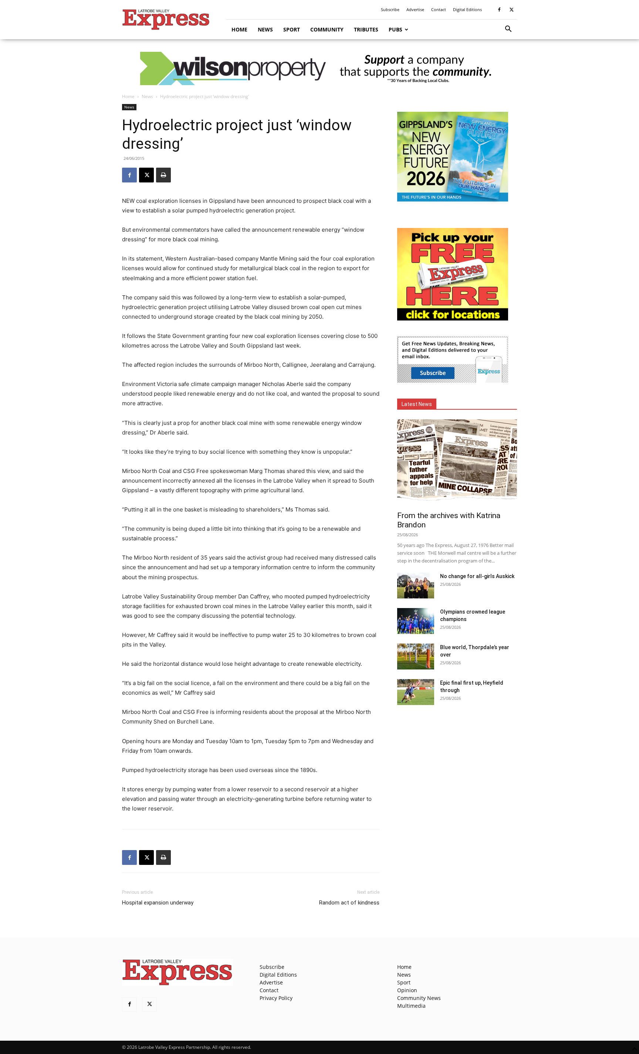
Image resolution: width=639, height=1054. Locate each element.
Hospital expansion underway (157, 902)
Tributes (366, 29)
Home (239, 29)
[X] (511, 9)
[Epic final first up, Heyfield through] (415, 692)
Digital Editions (467, 9)
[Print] (163, 175)
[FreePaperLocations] (452, 318)
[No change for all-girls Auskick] (415, 585)
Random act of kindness (349, 902)
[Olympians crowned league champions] (415, 621)
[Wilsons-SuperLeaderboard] (319, 68)
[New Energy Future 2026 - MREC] (452, 202)
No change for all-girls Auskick (477, 576)
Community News (419, 997)
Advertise (415, 9)
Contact (438, 9)
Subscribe (390, 9)
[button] (508, 29)
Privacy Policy (276, 997)
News (265, 29)
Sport (291, 29)
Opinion (407, 990)
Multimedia (411, 1005)
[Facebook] (499, 9)
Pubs (395, 29)
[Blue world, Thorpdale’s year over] (415, 656)
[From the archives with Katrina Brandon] (457, 462)
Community (327, 29)
